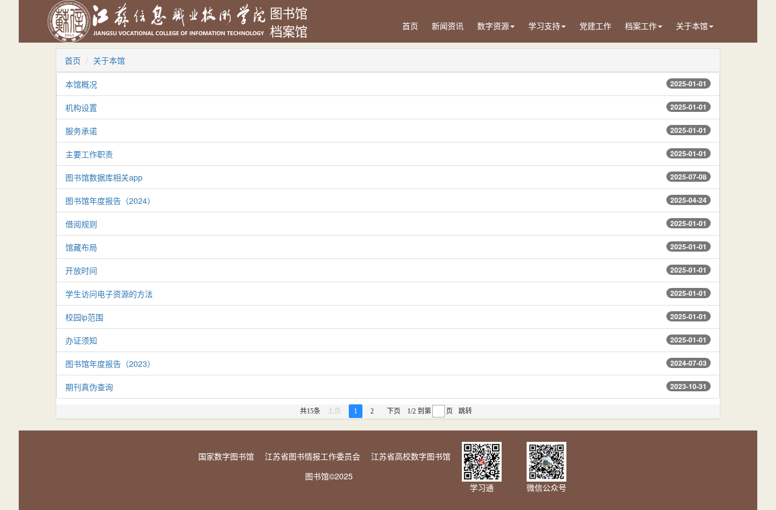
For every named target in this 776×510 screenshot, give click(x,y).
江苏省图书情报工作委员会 (312, 456)
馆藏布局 (81, 247)
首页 (410, 25)
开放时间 (81, 270)
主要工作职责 (89, 154)
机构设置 (81, 107)
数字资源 (493, 25)
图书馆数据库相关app (104, 177)
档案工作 (641, 25)
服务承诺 (81, 130)
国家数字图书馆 (226, 456)
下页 (393, 411)
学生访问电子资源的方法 (109, 293)
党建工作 (595, 25)
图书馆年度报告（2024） (110, 200)
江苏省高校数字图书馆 (410, 456)
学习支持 (544, 25)
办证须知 (81, 340)
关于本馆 (692, 25)
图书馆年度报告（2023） (110, 363)
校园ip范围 (84, 317)
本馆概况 (81, 84)
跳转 (465, 411)
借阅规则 (81, 223)
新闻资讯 (448, 25)
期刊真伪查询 (89, 386)
